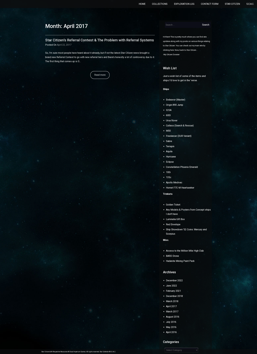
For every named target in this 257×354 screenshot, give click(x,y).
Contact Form (209, 4)
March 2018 (172, 301)
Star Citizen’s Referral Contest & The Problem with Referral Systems (99, 40)
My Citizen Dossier (172, 54)
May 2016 (171, 327)
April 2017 (171, 306)
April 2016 (171, 332)
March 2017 (172, 311)
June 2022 (171, 285)
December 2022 (174, 280)
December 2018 (174, 296)
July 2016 (171, 322)
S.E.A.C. (250, 4)
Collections (159, 4)
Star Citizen (232, 4)
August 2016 (172, 316)
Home (142, 4)
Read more (100, 74)
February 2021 (173, 290)
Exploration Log (184, 4)
